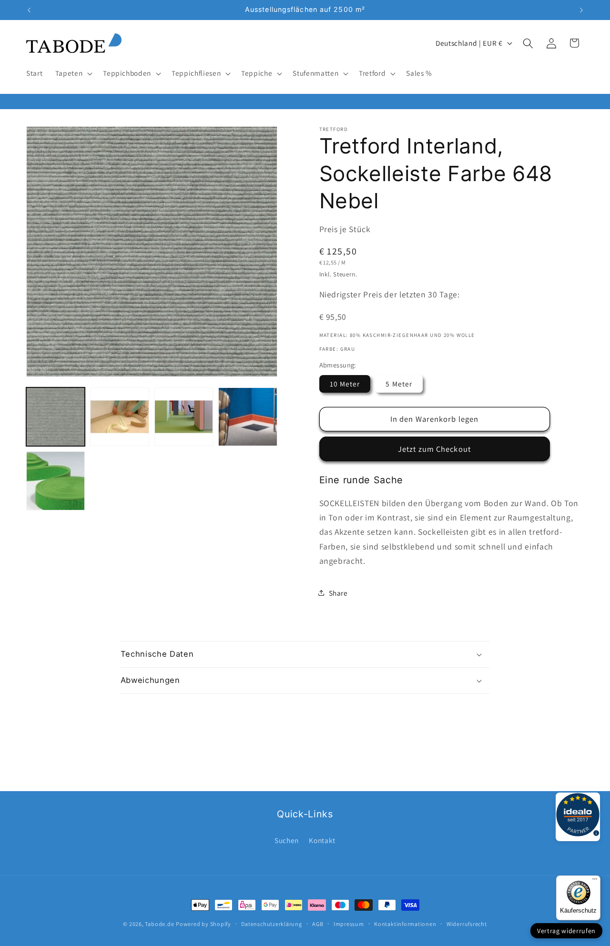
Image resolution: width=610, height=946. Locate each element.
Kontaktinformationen (405, 923)
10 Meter (345, 383)
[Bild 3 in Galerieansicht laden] (183, 416)
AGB (317, 923)
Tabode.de (159, 923)
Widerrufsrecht (467, 923)
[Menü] (594, 881)
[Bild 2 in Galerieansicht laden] (119, 416)
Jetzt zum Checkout (434, 448)
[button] (73, 73)
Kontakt (322, 840)
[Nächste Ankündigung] (581, 10)
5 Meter (399, 383)
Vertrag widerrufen (566, 930)
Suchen (286, 840)
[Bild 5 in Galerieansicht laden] (55, 480)
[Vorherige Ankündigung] (29, 10)
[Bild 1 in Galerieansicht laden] (55, 416)
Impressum (349, 923)
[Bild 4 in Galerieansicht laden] (247, 416)
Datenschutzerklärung (271, 923)
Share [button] (338, 593)
